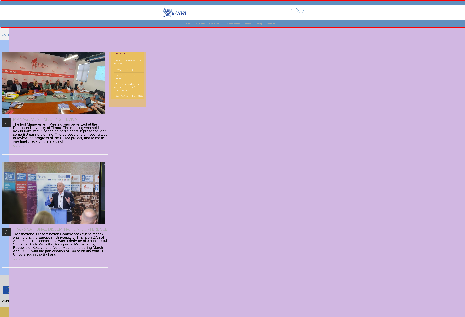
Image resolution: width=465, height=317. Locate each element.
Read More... (19, 146)
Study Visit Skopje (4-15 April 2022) (129, 96)
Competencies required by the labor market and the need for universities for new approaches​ (128, 87)
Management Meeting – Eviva (45, 119)
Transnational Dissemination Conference (60, 229)
